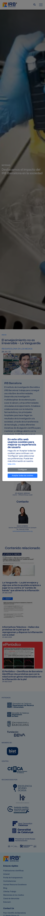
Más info (12, 464)
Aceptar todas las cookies (22, 475)
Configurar (22, 470)
